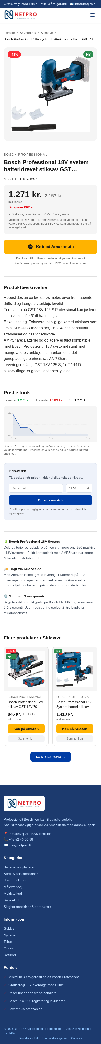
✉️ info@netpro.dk (83, 4)
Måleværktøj (13, 887)
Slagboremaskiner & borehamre (27, 907)
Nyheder (10, 935)
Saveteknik (28, 33)
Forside (9, 33)
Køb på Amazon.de (55, 246)
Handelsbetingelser (54, 1038)
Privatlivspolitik (29, 1038)
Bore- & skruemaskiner (21, 874)
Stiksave (47, 33)
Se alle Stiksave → (50, 757)
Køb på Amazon (26, 729)
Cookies (76, 1038)
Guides (9, 928)
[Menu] (92, 15)
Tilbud (8, 942)
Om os (9, 948)
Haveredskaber (15, 880)
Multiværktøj (13, 893)
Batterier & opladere (19, 867)
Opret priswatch (50, 500)
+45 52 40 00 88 (21, 839)
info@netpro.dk (20, 845)
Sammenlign (26, 738)
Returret (10, 955)
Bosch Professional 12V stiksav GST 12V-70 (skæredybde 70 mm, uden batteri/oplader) (25, 704)
